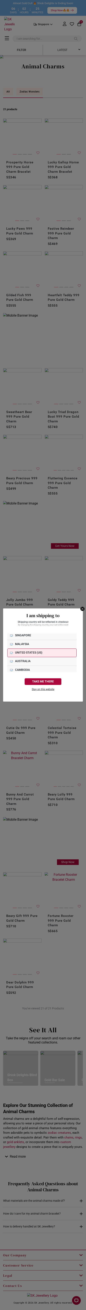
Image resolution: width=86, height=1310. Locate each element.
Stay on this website (43, 689)
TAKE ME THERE (43, 681)
